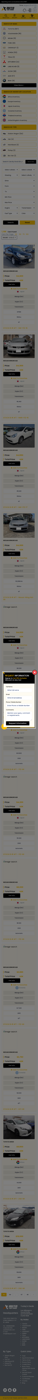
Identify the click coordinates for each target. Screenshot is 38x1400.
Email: (8, 694)
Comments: (10, 710)
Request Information (17, 723)
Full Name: (9, 687)
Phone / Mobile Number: (13, 702)
